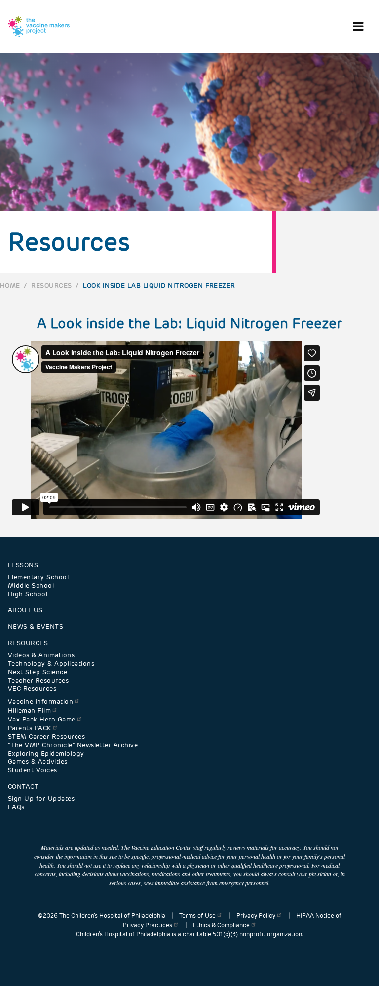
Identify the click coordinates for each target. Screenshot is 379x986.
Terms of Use (197, 915)
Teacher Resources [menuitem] (38, 680)
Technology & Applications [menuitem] (51, 663)
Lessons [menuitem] (23, 565)
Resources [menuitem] (28, 643)
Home (10, 285)
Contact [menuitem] (23, 786)
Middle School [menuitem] (31, 585)
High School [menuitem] (27, 594)
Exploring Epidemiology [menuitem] (46, 753)
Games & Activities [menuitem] (38, 762)
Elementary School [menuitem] (38, 577)
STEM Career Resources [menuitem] (46, 736)
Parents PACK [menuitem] (29, 728)
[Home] (39, 26)
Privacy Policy (255, 915)
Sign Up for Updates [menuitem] (41, 799)
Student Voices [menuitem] (32, 770)
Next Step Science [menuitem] (37, 672)
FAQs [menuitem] (16, 807)
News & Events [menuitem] (35, 626)
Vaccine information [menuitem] (40, 701)
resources (51, 285)
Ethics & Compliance (221, 925)
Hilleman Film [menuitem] (29, 710)
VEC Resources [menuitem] (32, 688)
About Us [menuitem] (25, 610)
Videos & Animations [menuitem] (41, 655)
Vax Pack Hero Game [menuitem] (42, 719)
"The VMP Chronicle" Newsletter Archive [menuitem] (73, 745)
